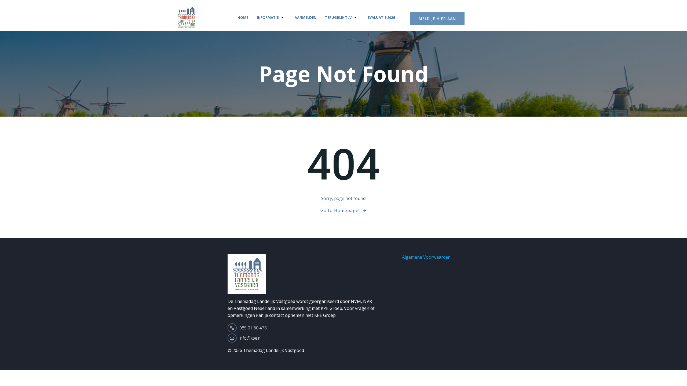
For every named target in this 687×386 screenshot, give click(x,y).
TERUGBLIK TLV (338, 17)
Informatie (268, 17)
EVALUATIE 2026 (381, 17)
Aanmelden (305, 17)
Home (242, 17)
